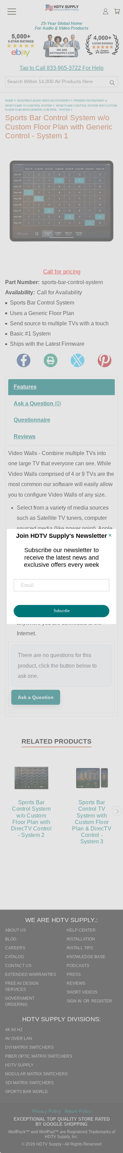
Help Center (81, 930)
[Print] (50, 360)
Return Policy (78, 1111)
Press (74, 974)
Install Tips (80, 948)
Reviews (25, 436)
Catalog (14, 956)
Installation (81, 939)
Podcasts (78, 965)
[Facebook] (23, 360)
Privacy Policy (47, 1111)
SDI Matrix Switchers (29, 1082)
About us (15, 930)
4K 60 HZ (14, 1029)
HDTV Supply (19, 1065)
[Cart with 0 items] (117, 11)
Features (25, 387)
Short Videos (82, 992)
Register (101, 1001)
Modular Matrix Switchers (36, 1074)
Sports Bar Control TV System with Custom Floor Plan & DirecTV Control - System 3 (91, 821)
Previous (6, 811)
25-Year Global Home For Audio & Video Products (61, 26)
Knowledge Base (86, 956)
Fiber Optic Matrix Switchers (38, 1056)
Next (117, 811)
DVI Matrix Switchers (29, 1047)
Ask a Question (37, 403)
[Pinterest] (104, 360)
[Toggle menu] (11, 8)
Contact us (18, 965)
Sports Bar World (26, 1091)
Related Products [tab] (57, 741)
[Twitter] (77, 360)
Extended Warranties (30, 974)
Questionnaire (32, 420)
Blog (10, 939)
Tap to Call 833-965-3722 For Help (61, 68)
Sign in (75, 1001)
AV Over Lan (18, 1038)
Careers (15, 948)
